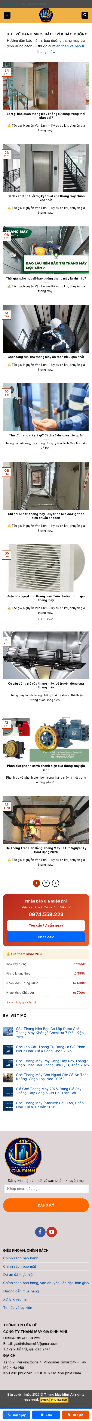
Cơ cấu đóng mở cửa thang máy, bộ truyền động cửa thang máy (46, 685)
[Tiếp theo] (55, 883)
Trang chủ (9, 4)
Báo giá (77, 1415)
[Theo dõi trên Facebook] (40, 1232)
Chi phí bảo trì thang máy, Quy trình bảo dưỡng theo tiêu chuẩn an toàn (46, 516)
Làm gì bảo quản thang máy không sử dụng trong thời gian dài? (46, 115)
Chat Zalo (46, 937)
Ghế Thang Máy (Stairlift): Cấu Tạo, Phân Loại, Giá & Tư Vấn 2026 (50, 1105)
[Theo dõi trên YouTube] (51, 1232)
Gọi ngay (19, 1415)
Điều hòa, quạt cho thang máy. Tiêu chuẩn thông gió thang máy (46, 598)
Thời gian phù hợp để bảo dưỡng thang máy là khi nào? (46, 278)
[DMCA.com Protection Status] (53, 1399)
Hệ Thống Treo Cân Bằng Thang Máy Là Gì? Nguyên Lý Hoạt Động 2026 (46, 850)
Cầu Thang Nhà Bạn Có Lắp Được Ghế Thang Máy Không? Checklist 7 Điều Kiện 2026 (50, 1033)
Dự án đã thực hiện (18, 1274)
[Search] (85, 15)
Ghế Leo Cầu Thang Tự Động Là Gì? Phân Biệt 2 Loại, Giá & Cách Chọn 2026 (50, 1049)
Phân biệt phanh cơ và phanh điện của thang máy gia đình (46, 767)
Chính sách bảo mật (19, 1266)
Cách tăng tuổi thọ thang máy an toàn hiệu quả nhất (46, 357)
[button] (7, 15)
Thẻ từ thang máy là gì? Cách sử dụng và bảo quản (46, 435)
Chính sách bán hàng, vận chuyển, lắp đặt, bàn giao (46, 1283)
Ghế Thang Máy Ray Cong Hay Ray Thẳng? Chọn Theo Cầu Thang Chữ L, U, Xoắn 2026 (52, 1063)
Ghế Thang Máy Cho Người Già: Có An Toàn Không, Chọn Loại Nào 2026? (52, 1077)
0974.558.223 (46, 914)
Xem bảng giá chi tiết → (23, 1002)
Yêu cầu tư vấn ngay (46, 925)
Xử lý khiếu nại (15, 1299)
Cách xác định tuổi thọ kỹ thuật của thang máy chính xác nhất (46, 198)
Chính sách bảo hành (20, 1258)
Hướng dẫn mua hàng (21, 1291)
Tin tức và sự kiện (17, 1307)
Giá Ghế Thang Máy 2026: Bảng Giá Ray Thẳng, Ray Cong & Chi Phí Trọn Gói (49, 1091)
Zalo (48, 1415)
